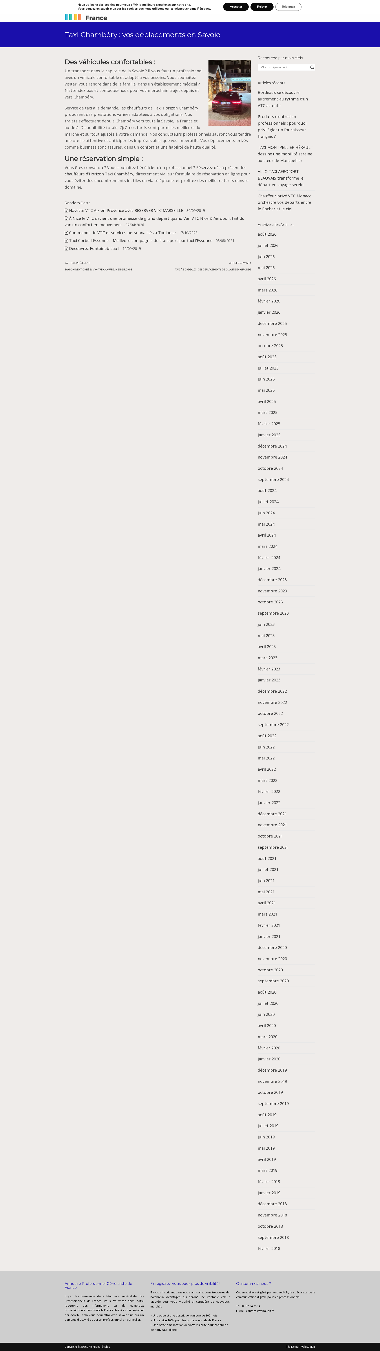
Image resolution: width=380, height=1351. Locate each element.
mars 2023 (267, 657)
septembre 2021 (273, 847)
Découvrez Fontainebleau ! (94, 248)
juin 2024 (266, 512)
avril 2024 (267, 535)
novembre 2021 (272, 824)
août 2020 (267, 992)
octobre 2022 (270, 713)
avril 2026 (267, 278)
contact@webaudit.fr (260, 1311)
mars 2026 (267, 290)
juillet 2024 (268, 501)
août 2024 (267, 490)
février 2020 (269, 1048)
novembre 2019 (272, 1081)
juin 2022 (266, 747)
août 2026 (267, 234)
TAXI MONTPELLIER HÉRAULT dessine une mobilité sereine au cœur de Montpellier (285, 154)
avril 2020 (267, 1025)
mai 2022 (266, 758)
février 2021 (269, 925)
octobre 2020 (270, 969)
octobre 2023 (270, 601)
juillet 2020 (268, 1003)
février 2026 (269, 301)
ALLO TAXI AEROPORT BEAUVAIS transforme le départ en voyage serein (280, 178)
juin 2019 (266, 1137)
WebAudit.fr (307, 1347)
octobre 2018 (270, 1226)
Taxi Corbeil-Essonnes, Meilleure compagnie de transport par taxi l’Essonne (140, 240)
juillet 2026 (268, 245)
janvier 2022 (269, 802)
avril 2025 (267, 401)
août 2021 (267, 858)
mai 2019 (266, 1148)
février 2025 (269, 423)
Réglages (203, 9)
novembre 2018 (272, 1215)
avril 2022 (267, 769)
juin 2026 (266, 256)
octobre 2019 (270, 1092)
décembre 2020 (272, 947)
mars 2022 (267, 780)
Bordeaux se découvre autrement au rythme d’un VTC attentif (283, 99)
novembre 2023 (272, 591)
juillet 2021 (268, 869)
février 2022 (269, 791)
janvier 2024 (269, 568)
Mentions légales (99, 1347)
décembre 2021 (272, 813)
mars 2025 (267, 412)
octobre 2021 (270, 836)
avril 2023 (267, 646)
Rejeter (262, 7)
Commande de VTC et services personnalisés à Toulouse (122, 232)
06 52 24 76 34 (251, 1306)
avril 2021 (267, 902)
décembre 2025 (272, 323)
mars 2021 (267, 914)
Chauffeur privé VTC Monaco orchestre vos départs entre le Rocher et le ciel (285, 202)
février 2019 (269, 1181)
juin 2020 (266, 1014)
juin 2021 (266, 880)
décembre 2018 (272, 1203)
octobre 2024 (270, 468)
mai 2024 (266, 524)
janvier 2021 (269, 936)
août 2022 (267, 735)
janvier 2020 (269, 1059)
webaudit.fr (280, 1292)
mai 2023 (266, 635)
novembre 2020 (272, 958)
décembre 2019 (272, 1070)
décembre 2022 (272, 691)
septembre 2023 (273, 613)
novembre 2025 (272, 334)
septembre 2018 (273, 1237)
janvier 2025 (269, 434)
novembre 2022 (272, 702)
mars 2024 (267, 546)
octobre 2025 (270, 345)
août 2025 (267, 356)
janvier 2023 (269, 680)
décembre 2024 (272, 446)
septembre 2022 (273, 724)
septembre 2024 (273, 479)
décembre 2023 (272, 579)
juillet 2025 (268, 368)
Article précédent (98, 266)
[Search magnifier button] (312, 67)
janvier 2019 (269, 1192)
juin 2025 (266, 379)
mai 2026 (266, 267)
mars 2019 (267, 1170)
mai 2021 (266, 891)
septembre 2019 (273, 1103)
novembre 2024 (272, 457)
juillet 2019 (268, 1125)
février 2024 (269, 557)
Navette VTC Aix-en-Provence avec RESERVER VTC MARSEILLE (126, 210)
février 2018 (269, 1248)
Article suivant (213, 266)
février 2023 (269, 669)
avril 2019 (267, 1159)
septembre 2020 (273, 980)
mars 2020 (267, 1036)
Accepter (236, 7)
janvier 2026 (269, 312)
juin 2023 (266, 624)
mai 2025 (266, 390)
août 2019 (267, 1114)
